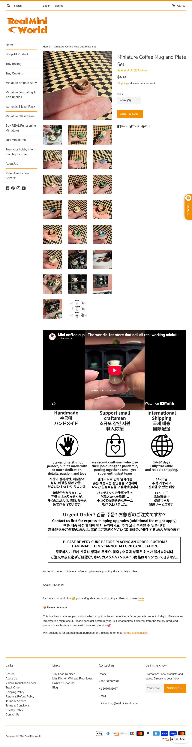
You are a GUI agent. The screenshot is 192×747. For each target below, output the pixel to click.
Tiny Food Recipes (63, 674)
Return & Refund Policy (20, 696)
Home (10, 45)
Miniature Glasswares (20, 116)
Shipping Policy (15, 692)
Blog (55, 687)
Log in (46, 5)
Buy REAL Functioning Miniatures (21, 128)
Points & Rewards (63, 683)
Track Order (13, 687)
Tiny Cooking (14, 73)
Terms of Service (16, 701)
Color (120, 94)
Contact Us (13, 714)
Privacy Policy (14, 710)
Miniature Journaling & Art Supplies (21, 95)
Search (10, 674)
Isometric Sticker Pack (20, 106)
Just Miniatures (16, 139)
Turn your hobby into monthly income (19, 152)
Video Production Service (17, 176)
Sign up (58, 5)
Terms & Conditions (18, 705)
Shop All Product (17, 54)
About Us (12, 163)
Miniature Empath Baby (21, 82)
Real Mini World (33, 736)
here (141, 598)
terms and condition (136, 632)
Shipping (122, 83)
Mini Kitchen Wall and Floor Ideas (72, 678)
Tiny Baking (13, 63)
